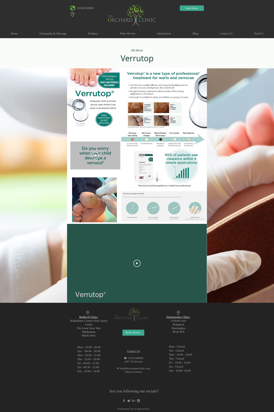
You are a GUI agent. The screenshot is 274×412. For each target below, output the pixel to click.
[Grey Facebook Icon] (124, 401)
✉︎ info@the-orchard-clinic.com (133, 368)
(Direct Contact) (133, 371)
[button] (53, 33)
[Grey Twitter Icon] (129, 401)
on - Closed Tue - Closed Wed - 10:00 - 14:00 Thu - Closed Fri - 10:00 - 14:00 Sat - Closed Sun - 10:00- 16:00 (180, 358)
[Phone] (72, 8)
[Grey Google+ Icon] (134, 401)
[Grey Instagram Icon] (138, 401)
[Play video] (95, 155)
